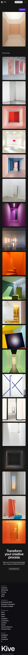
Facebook (4, 639)
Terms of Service (6, 627)
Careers (3, 623)
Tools (3, 594)
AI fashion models (7, 606)
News (3, 614)
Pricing (3, 592)
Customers (5, 621)
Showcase (4, 590)
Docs (3, 612)
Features (4, 588)
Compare (4, 618)
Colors (3, 625)
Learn (3, 616)
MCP (3, 596)
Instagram (4, 635)
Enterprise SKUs (6, 602)
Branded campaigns (8, 604)
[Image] (14, 68)
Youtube (4, 637)
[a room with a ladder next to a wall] (14, 507)
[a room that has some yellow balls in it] (14, 288)
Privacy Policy (6, 629)
